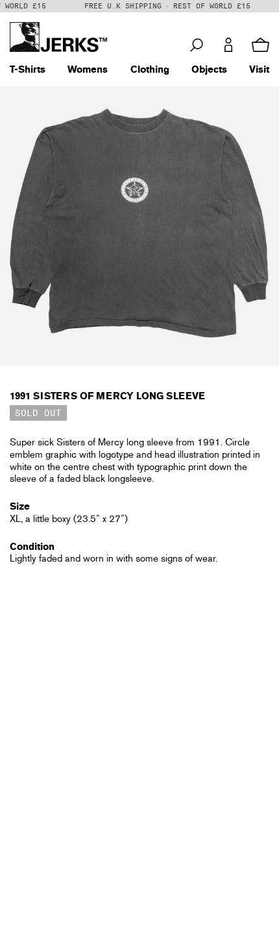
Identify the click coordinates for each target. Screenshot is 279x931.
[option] (139, 226)
